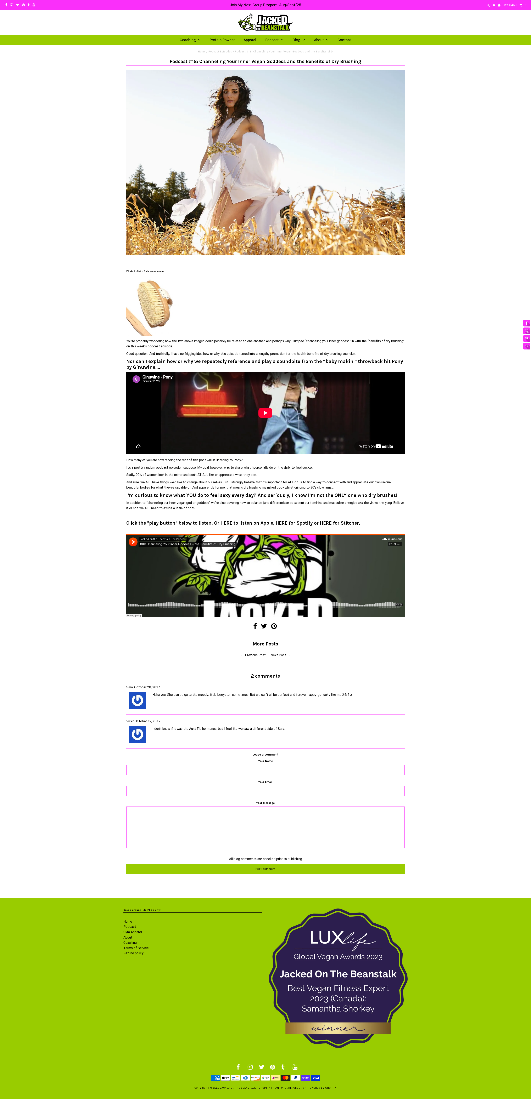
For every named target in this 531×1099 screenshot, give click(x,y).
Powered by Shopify (322, 1088)
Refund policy (133, 953)
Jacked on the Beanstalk (238, 1088)
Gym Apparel (132, 932)
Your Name (265, 761)
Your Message (265, 802)
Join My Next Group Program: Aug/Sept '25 (265, 5)
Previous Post (255, 655)
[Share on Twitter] (264, 627)
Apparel (250, 40)
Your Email (265, 782)
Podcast (272, 40)
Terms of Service (136, 948)
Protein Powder (222, 40)
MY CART (514, 5)
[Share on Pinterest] (274, 627)
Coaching (188, 40)
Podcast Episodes (220, 51)
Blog (296, 40)
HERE (226, 523)
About (319, 40)
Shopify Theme (269, 1088)
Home (202, 51)
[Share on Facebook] (255, 627)
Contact (344, 40)
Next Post (278, 655)
